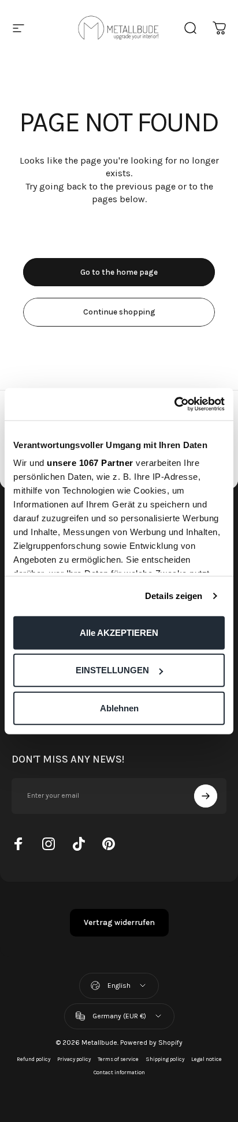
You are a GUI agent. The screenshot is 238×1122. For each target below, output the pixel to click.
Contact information (119, 1072)
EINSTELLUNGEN (112, 670)
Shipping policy (165, 1059)
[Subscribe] (205, 796)
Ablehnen (119, 707)
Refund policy (33, 1059)
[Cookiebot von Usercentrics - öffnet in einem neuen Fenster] (174, 404)
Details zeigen (173, 596)
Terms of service (118, 1059)
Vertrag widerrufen (119, 922)
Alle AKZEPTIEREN (119, 632)
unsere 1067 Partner (90, 463)
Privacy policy (74, 1059)
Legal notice (206, 1059)
